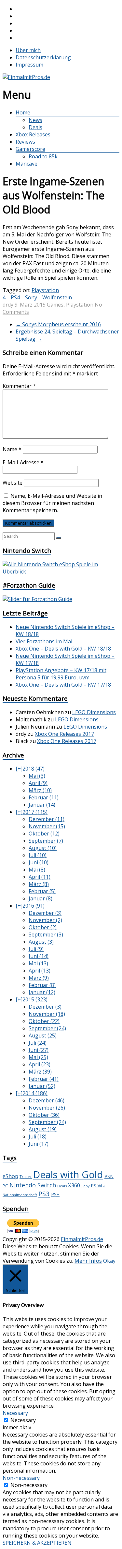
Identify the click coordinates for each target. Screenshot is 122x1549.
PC (5, 1186)
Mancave (26, 163)
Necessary (23, 1420)
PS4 (15, 297)
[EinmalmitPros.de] (26, 77)
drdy (8, 304)
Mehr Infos (88, 1260)
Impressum (29, 64)
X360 (74, 1185)
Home (23, 112)
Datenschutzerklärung (43, 57)
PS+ (55, 1194)
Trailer (26, 1176)
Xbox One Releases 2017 (64, 733)
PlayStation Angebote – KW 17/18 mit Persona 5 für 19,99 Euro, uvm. (61, 674)
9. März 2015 (30, 304)
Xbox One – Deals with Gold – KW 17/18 (63, 684)
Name (12, 449)
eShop (10, 1176)
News (35, 120)
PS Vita (98, 1185)
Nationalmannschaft (20, 1195)
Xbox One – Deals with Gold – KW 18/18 (63, 648)
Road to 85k (43, 156)
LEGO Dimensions (94, 712)
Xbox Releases (33, 134)
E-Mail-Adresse (23, 462)
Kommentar (19, 386)
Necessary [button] (15, 1413)
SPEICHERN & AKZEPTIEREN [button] (37, 1542)
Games (55, 304)
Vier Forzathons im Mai (44, 641)
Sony (31, 297)
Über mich (28, 50)
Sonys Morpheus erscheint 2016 (58, 324)
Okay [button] (109, 1260)
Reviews (25, 141)
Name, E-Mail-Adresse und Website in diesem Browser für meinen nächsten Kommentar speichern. (52, 503)
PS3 (44, 1193)
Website (12, 482)
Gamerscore (30, 148)
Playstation (79, 304)
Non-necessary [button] (21, 1477)
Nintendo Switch (32, 1185)
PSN (109, 1176)
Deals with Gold (68, 1174)
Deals (35, 127)
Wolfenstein (57, 297)
